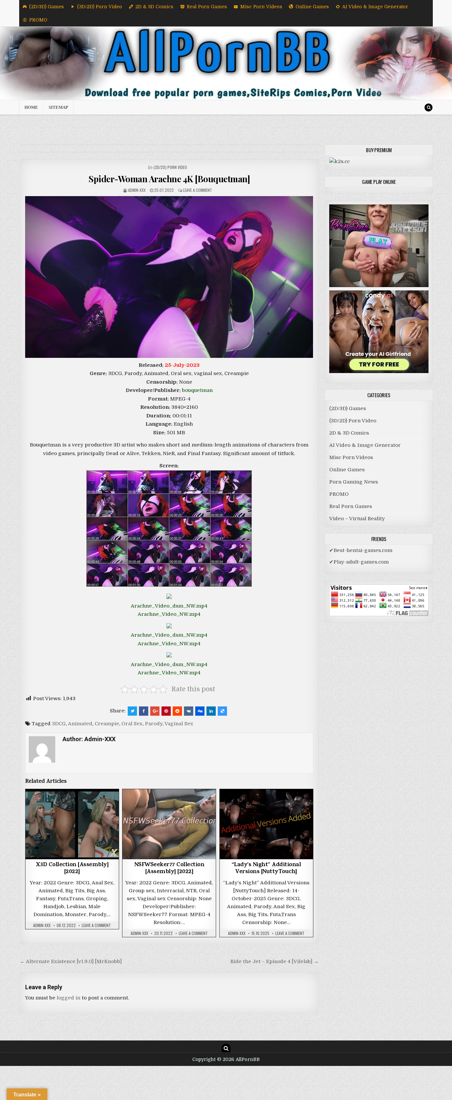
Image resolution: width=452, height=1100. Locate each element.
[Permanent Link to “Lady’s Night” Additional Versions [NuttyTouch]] (266, 824)
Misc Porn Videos (261, 6)
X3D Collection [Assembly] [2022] (72, 868)
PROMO (38, 19)
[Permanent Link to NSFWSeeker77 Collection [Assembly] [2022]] (169, 824)
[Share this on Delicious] (222, 711)
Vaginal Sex (178, 724)
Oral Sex (132, 724)
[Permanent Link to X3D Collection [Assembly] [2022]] (72, 824)
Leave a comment (197, 190)
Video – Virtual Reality (357, 519)
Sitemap (58, 107)
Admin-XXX (137, 190)
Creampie (107, 724)
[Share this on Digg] (199, 711)
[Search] (428, 107)
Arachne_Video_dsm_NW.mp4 (169, 606)
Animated (80, 724)
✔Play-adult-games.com (359, 562)
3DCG (59, 724)
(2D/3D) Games (46, 6)
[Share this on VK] (188, 711)
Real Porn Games (207, 6)
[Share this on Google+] (154, 711)
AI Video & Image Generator (375, 6)
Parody (153, 724)
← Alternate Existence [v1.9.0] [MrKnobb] (71, 961)
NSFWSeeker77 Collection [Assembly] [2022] (169, 868)
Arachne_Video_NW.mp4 (169, 614)
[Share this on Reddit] (177, 711)
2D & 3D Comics (154, 6)
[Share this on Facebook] (143, 711)
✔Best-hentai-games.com (360, 550)
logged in (68, 998)
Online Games (312, 6)
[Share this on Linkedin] (211, 711)
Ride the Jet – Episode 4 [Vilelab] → (274, 961)
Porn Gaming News (353, 482)
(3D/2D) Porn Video (99, 6)
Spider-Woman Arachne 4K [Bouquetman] (169, 179)
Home (31, 107)
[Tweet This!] (132, 711)
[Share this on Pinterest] (166, 711)
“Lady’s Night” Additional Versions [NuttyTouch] (266, 868)
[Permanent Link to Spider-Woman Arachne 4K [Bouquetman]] (169, 277)
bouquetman (197, 390)
